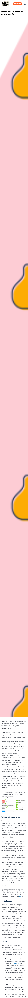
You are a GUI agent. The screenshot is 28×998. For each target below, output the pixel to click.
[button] (17, 3)
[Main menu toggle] (25, 4)
